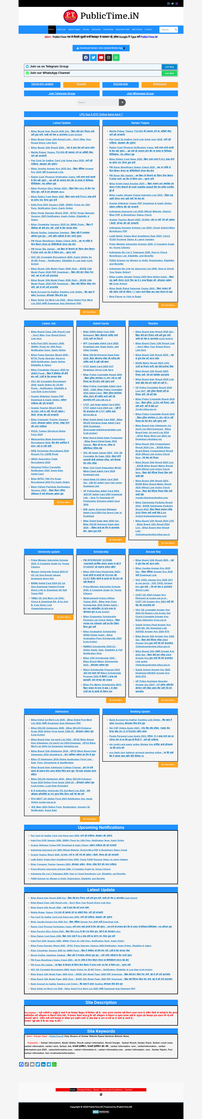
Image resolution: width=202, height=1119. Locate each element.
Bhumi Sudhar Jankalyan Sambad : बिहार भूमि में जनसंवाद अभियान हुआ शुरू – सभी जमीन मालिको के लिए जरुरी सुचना (81, 955)
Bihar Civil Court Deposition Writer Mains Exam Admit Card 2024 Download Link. (102, 471)
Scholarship (120, 84)
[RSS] (101, 1094)
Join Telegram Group (62, 93)
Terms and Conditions (112, 1089)
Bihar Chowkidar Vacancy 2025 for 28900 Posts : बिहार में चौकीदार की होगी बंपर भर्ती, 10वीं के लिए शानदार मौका (50, 373)
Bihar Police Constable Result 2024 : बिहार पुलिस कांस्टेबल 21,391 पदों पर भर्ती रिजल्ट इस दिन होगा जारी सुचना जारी (102, 378)
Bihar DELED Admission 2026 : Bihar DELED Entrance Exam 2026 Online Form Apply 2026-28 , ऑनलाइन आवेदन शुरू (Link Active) (62, 731)
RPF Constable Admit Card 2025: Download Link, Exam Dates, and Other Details (101, 347)
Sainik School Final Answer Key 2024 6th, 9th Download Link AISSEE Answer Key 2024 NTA (153, 628)
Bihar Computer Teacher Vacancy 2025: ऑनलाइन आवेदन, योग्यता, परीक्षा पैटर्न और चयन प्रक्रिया (50, 423)
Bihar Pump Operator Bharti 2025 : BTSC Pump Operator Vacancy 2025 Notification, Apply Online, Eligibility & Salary (63, 216)
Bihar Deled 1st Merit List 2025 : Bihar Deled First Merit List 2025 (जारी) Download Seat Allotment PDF (83, 988)
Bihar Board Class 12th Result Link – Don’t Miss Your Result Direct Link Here (50, 335)
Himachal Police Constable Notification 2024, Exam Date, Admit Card (47, 470)
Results (81, 84)
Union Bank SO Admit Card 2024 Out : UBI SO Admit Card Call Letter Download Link (102, 483)
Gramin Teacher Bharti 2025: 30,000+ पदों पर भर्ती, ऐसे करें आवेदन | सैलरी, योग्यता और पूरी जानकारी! (48, 411)
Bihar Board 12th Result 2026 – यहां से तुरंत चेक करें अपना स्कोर (63, 147)
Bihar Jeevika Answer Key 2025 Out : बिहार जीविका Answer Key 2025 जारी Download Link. (154, 571)
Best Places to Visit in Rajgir (125, 296)
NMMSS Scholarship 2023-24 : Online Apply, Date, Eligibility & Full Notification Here (102, 650)
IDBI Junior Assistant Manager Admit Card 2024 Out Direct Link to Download (102, 513)
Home (73, 1089)
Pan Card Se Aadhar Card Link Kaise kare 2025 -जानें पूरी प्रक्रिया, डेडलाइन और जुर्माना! (71, 835)
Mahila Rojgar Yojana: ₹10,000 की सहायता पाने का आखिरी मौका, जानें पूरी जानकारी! (67, 912)
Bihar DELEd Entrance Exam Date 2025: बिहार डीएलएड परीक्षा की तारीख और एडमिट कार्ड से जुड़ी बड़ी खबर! (101, 358)
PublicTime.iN (109, 16)
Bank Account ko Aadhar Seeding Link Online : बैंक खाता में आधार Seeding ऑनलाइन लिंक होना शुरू (77, 984)
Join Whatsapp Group (140, 93)
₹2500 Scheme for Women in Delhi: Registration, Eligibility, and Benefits (68, 878)
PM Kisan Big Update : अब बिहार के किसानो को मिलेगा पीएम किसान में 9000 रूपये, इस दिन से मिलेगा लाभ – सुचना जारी (81, 965)
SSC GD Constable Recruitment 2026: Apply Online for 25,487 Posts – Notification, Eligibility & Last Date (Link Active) (61, 260)
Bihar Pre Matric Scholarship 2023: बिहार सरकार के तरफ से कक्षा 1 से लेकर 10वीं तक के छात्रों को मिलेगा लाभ (102, 688)
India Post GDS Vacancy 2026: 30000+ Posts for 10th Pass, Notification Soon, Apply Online (48, 346)
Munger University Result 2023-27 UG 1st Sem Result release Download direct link (49, 575)
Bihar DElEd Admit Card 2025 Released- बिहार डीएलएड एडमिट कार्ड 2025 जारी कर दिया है (100, 335)
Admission (160, 84)
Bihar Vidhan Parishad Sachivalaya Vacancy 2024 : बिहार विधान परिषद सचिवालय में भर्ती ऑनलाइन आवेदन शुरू (50, 490)
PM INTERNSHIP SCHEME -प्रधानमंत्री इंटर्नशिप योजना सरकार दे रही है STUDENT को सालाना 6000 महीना (102, 563)
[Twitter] (172, 3)
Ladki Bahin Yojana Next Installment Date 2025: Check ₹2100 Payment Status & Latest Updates (79, 859)
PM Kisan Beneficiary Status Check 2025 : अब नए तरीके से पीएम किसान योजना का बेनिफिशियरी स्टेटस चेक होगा (80, 960)
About (96, 1089)
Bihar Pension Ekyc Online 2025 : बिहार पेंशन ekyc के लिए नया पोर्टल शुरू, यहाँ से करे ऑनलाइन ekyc (76, 931)
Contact (128, 1089)
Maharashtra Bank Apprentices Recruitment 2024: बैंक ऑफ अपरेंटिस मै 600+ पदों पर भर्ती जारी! (50, 442)
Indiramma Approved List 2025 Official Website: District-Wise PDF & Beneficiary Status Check (79, 850)
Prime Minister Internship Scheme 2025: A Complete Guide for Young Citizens (50, 563)
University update (42, 84)
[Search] (176, 30)
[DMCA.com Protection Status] (101, 1111)
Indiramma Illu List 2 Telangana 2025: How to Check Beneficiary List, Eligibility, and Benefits (78, 874)
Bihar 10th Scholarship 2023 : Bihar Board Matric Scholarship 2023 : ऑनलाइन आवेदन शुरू (100, 661)
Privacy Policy (84, 1089)
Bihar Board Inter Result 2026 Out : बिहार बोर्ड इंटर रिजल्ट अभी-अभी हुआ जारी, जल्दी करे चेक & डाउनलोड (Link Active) (154, 335)
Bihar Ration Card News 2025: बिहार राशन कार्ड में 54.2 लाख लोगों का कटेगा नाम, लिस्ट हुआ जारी (73, 936)
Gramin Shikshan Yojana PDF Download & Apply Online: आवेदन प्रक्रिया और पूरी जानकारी (49, 399)
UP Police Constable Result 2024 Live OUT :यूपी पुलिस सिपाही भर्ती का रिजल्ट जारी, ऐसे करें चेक (153, 391)
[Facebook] (168, 3)
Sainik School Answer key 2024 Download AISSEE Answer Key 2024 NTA (152, 673)
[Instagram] (176, 3)
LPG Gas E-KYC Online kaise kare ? (101, 114)
